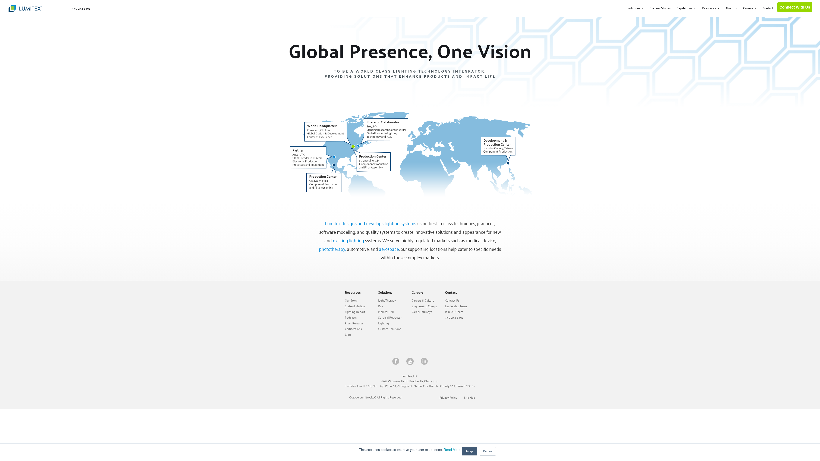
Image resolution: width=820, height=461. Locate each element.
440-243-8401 (454, 317)
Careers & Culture (423, 300)
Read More (452, 449)
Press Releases (354, 323)
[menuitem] (635, 8)
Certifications (353, 328)
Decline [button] (487, 451)
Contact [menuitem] (768, 8)
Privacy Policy (448, 397)
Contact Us (452, 300)
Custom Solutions (389, 328)
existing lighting (348, 240)
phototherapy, (332, 249)
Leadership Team (456, 306)
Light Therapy (387, 300)
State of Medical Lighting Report (355, 309)
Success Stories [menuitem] (660, 8)
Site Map (469, 397)
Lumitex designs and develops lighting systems (370, 223)
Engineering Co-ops (424, 306)
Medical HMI (386, 311)
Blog (348, 334)
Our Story (351, 300)
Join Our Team (454, 311)
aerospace (389, 249)
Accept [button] (469, 451)
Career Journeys (422, 311)
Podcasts (351, 317)
